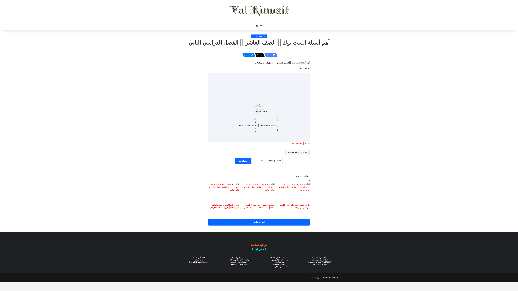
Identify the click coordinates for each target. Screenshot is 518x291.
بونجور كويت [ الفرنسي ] (279, 260)
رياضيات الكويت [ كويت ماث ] (239, 260)
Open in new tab (246, 125)
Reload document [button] (269, 125)
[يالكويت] (259, 11)
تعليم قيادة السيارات (320, 264)
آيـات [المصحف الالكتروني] (198, 262)
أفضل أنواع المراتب (198, 258)
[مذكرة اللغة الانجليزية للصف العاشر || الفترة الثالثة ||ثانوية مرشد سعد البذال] (223, 192)
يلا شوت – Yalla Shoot (239, 264)
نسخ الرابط (243, 161)
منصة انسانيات (198, 260)
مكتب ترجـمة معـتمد (279, 264)
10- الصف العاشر (259, 36)
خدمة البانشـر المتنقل (239, 262)
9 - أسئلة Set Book (297, 152)
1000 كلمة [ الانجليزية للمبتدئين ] (319, 262)
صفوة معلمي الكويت (239, 258)
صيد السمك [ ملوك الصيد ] (279, 258)
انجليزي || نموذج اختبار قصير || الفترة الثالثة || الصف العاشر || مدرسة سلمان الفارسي (259, 207)
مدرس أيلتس (279, 262)
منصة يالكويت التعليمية (319, 258)
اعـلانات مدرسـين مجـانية (319, 260)
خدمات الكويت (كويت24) (279, 267)
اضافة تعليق (259, 222)
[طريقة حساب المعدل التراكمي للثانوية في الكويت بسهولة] (294, 192)
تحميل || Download (301, 143)
